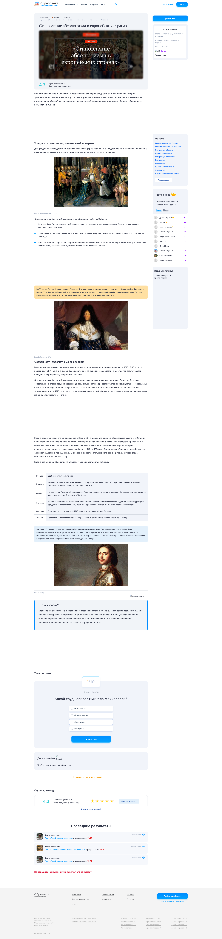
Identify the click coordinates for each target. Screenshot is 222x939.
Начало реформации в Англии (167, 173)
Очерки (75, 904)
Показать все (163, 180)
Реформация (160, 160)
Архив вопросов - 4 (128, 928)
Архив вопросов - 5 (153, 918)
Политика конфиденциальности (84, 922)
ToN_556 (162, 241)
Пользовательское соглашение (84, 918)
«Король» (79, 728)
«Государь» (80, 722)
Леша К (162, 222)
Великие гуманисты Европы (166, 143)
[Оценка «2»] (97, 801)
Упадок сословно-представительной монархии (169, 35)
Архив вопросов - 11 (179, 925)
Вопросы (94, 4)
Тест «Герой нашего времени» (59, 838)
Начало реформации (163, 153)
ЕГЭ (103, 4)
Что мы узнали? (161, 47)
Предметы (70, 4)
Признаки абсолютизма (164, 167)
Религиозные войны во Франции (168, 147)
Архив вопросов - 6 (153, 922)
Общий (165, 210)
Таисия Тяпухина (166, 232)
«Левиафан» (80, 708)
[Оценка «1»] (92, 801)
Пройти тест (170, 18)
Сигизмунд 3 (160, 170)
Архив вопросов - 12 (179, 928)
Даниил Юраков (165, 218)
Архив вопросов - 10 (179, 922)
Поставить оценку (128, 801)
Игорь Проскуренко (167, 236)
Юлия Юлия (164, 246)
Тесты (84, 4)
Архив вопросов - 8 (153, 928)
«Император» (81, 715)
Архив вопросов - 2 (128, 922)
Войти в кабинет (172, 896)
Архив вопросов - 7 (153, 925)
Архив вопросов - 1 (128, 918)
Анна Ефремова (165, 227)
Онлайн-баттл (107, 899)
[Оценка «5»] (112, 801)
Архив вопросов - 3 (128, 925)
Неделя (159, 210)
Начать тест (91, 739)
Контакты (130, 894)
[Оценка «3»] (102, 801)
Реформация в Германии (165, 157)
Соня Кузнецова (165, 255)
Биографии (76, 894)
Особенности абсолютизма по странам (167, 41)
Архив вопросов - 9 (179, 918)
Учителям (130, 899)
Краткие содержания (80, 899)
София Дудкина (165, 260)
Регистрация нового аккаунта (172, 901)
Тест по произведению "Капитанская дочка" (65, 849)
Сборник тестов (108, 894)
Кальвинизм (160, 163)
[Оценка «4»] (107, 801)
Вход (182, 4)
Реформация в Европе (164, 150)
